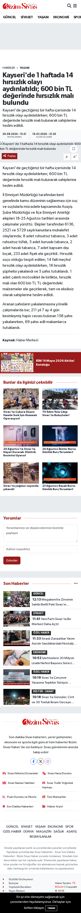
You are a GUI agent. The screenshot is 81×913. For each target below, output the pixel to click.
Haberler (9, 68)
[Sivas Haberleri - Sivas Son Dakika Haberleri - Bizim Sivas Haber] (20, 6)
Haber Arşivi (55, 806)
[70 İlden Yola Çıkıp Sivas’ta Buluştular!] (60, 399)
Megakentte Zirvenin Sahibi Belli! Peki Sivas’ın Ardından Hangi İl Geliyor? (52, 602)
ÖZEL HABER (41, 633)
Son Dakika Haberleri (20, 806)
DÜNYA (28, 831)
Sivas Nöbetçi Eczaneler (22, 773)
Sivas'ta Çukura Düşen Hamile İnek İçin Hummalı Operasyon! (20, 415)
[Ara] (69, 6)
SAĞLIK (58, 831)
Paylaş (12, 155)
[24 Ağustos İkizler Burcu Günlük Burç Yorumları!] (60, 435)
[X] (40, 761)
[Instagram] (47, 761)
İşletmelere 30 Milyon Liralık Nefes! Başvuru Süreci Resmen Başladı (53, 661)
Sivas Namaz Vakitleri (21, 783)
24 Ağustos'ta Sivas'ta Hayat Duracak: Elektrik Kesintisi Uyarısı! (19, 452)
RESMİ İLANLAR (40, 836)
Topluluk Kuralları (19, 887)
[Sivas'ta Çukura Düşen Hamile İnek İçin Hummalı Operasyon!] (21, 399)
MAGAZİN (43, 831)
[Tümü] (76, 583)
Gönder (12, 560)
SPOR (69, 826)
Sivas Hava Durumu (60, 773)
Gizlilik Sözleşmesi (20, 879)
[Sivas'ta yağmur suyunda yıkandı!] (21, 473)
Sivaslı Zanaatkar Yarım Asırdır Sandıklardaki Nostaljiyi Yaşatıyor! (54, 641)
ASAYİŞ (71, 831)
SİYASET (27, 17)
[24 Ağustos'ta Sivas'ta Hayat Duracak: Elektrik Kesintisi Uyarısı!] (21, 435)
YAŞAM (43, 17)
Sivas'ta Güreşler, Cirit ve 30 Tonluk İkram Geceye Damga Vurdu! (53, 700)
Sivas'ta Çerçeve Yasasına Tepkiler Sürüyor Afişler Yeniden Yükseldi (50, 680)
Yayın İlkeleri (16, 891)
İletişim (13, 883)
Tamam (51, 908)
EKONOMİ (61, 17)
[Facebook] (33, 761)
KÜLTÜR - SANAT (43, 691)
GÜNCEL (9, 17)
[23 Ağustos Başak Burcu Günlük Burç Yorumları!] (60, 473)
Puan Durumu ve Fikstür (22, 796)
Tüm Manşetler (56, 796)
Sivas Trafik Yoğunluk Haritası (57, 785)
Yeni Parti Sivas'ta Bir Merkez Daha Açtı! (51, 621)
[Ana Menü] (75, 6)
